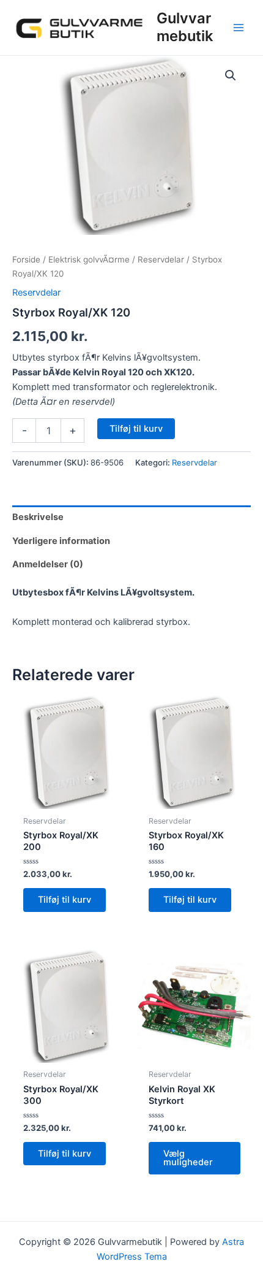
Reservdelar (161, 259)
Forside (26, 259)
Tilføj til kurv (136, 428)
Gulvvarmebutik (185, 26)
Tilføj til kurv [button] (64, 899)
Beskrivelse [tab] (38, 517)
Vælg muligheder (188, 1158)
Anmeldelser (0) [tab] (47, 564)
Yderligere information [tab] (61, 540)
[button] (231, 75)
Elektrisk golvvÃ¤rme (89, 259)
